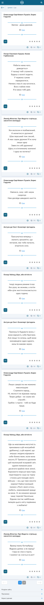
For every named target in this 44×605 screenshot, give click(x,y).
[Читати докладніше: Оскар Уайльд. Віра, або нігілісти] (5, 310)
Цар (23, 30)
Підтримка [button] (5, 594)
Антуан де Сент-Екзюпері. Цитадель (19, 227)
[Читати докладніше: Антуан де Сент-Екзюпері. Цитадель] (5, 262)
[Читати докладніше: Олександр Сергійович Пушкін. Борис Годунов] (5, 41)
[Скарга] (28, 47)
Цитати (10, 7)
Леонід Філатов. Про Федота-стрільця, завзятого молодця (20, 120)
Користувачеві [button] (7, 598)
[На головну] (2, 7)
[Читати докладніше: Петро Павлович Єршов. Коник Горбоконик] (5, 106)
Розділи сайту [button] (7, 589)
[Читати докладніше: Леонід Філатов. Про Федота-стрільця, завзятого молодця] (5, 168)
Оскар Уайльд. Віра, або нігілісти (18, 275)
